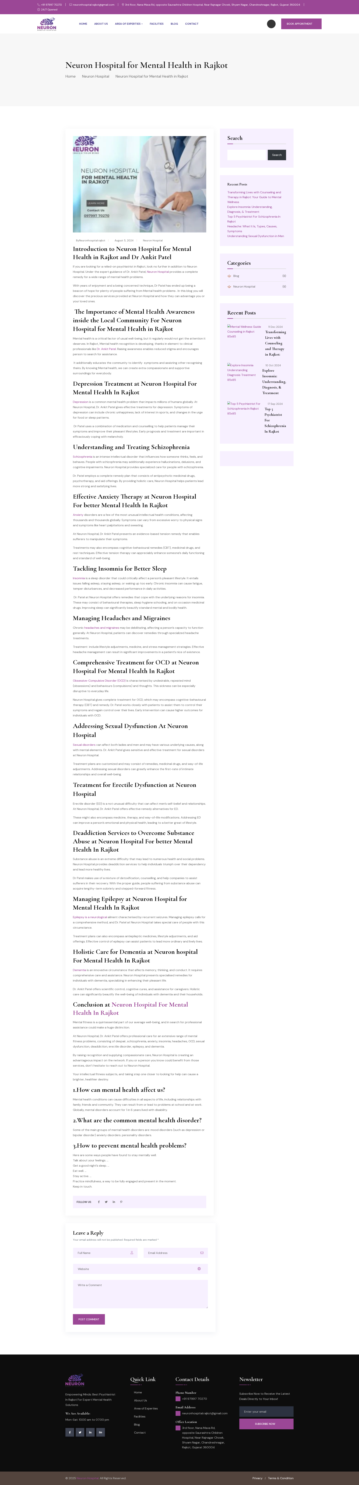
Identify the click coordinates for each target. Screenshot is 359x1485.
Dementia (79, 970)
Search (235, 138)
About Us (101, 23)
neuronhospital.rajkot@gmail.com (93, 4)
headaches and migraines (102, 628)
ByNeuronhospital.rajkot (90, 240)
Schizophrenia (82, 457)
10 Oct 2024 (273, 365)
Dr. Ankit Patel (106, 349)
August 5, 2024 (124, 240)
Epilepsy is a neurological (90, 917)
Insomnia (79, 578)
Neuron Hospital (95, 76)
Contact (192, 23)
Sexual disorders (84, 745)
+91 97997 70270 (51, 4)
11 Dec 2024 (275, 326)
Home (83, 23)
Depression (81, 402)
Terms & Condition (281, 1478)
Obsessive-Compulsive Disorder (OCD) (99, 681)
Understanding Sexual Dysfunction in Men (255, 236)
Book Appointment (299, 23)
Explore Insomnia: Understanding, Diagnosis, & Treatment (274, 381)
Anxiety (78, 515)
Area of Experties (128, 23)
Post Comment (89, 1319)
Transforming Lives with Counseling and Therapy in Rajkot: (275, 343)
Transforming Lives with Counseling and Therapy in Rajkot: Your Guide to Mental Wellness (254, 197)
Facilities (157, 23)
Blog (174, 23)
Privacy (258, 1478)
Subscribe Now (265, 1424)
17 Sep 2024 (275, 404)
